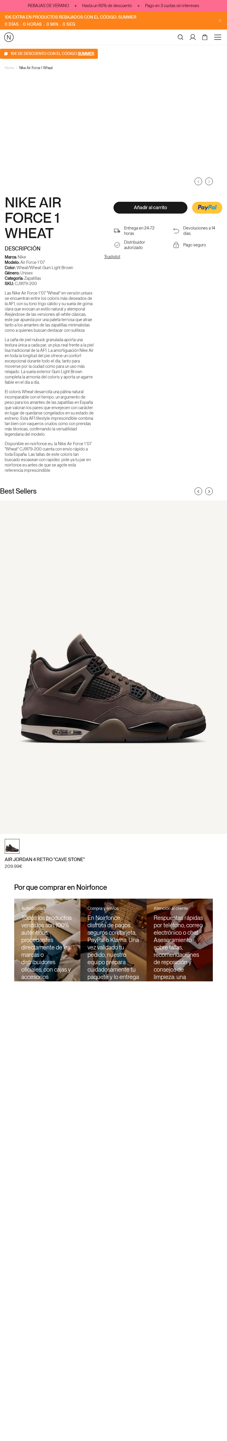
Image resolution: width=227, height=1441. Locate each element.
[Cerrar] (220, 21)
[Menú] (218, 37)
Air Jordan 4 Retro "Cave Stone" (45, 859)
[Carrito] (205, 37)
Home (9, 68)
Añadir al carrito (150, 207)
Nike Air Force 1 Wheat (36, 68)
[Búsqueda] (180, 37)
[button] (207, 208)
